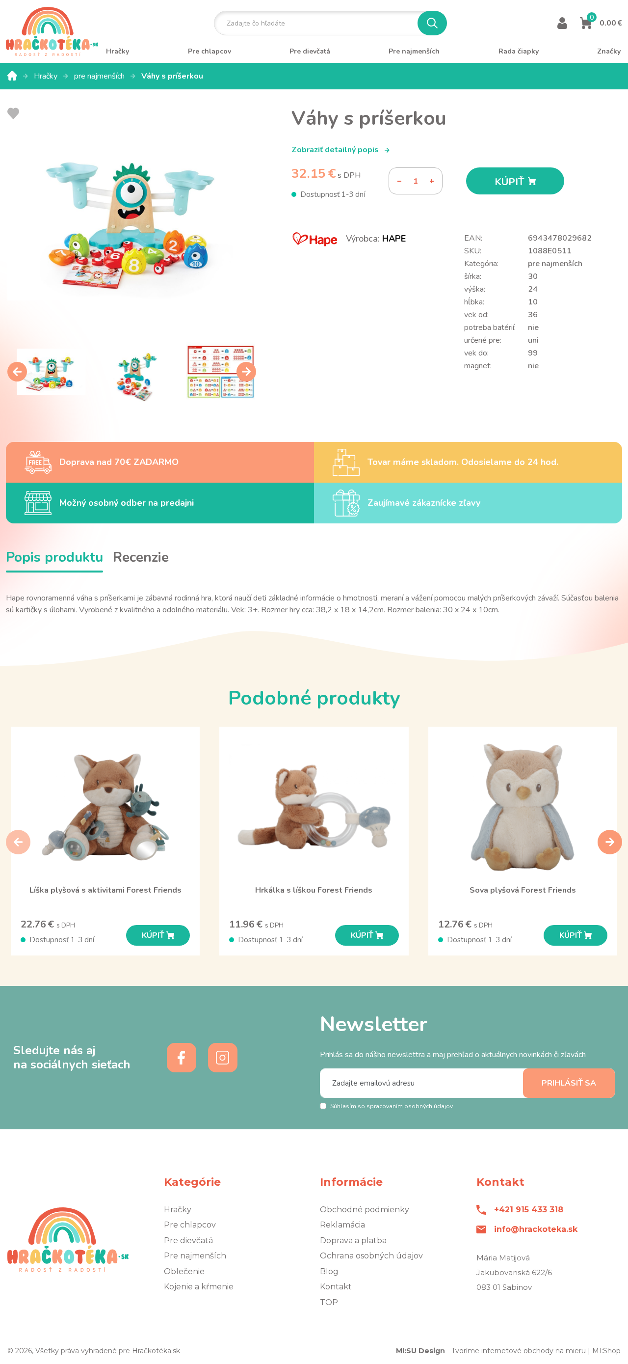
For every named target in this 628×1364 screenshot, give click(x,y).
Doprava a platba (353, 1240)
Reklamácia (342, 1224)
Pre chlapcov (190, 1224)
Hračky (46, 76)
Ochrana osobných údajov (371, 1255)
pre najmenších (100, 76)
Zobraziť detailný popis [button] (336, 149)
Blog (329, 1271)
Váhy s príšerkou (172, 76)
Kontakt (336, 1286)
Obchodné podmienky (364, 1209)
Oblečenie (184, 1271)
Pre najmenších (195, 1255)
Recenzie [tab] (141, 557)
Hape (394, 239)
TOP (329, 1302)
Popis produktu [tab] (54, 557)
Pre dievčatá (188, 1240)
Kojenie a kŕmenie (199, 1286)
